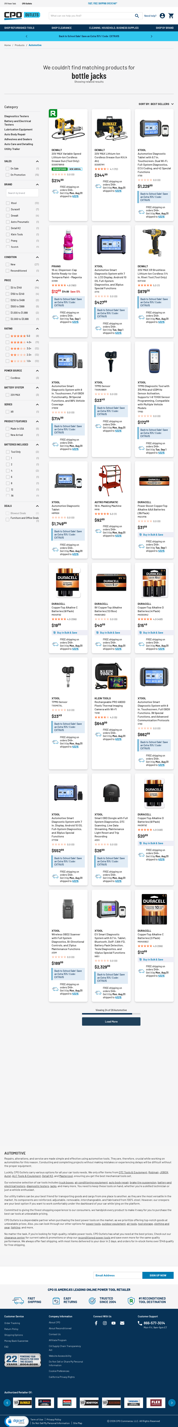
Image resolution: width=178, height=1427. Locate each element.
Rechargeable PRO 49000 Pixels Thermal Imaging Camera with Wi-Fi (110, 705)
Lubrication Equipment (18, 129)
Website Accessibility (60, 1355)
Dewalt (57, 150)
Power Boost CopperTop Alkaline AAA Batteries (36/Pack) (152, 509)
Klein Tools (103, 698)
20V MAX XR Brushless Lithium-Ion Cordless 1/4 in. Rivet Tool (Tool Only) (153, 273)
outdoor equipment (114, 1223)
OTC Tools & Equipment (133, 1172)
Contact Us (55, 1334)
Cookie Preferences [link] (59, 1370)
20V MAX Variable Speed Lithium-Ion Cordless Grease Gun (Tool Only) (66, 157)
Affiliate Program (58, 1340)
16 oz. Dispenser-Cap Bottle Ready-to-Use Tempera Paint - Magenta (67, 273)
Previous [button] (26, 36)
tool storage (145, 1223)
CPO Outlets (27, 3)
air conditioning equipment (91, 1182)
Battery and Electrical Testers (17, 122)
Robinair (153, 1172)
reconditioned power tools (94, 1237)
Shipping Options (13, 1334)
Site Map (77, 1423)
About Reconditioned (60, 1328)
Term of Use (36, 1419)
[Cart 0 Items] (171, 15)
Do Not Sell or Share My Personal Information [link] (66, 1363)
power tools (93, 1223)
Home (7, 45)
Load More (111, 1021)
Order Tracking (12, 1323)
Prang (56, 266)
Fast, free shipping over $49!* (102, 3)
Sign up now (158, 1275)
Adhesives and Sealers (18, 139)
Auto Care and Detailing (18, 144)
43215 (75, 196)
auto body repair (119, 1182)
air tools (132, 1223)
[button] (22, 161)
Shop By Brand (165, 27)
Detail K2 (47, 1176)
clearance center (14, 1237)
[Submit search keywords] (137, 15)
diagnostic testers (38, 1186)
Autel (7, 1176)
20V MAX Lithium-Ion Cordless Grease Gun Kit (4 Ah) (111, 157)
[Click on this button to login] (162, 15)
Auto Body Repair (15, 134)
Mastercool (66, 1176)
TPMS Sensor (102, 386)
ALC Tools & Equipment (26, 1176)
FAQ (6, 1346)
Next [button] (151, 36)
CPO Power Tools (10, 3)
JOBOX (164, 1172)
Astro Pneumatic (106, 502)
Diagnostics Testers (16, 116)
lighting (15, 1227)
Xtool (142, 150)
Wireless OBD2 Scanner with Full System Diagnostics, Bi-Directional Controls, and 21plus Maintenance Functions (68, 942)
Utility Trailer (12, 148)
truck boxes (66, 1182)
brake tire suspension (143, 1182)
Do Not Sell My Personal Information (51, 1423)
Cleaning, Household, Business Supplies (114, 27)
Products (20, 45)
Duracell (144, 502)
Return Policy (11, 1328)
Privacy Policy (54, 1419)
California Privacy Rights (62, 1376)
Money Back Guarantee (16, 1340)
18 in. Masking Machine (108, 505)
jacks (53, 1186)
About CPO (54, 1322)
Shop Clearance (62, 27)
